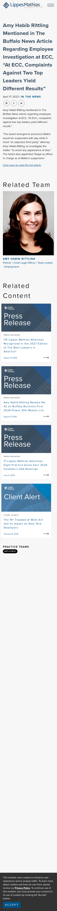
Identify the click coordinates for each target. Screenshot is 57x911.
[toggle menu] (50, 5)
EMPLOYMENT (10, 551)
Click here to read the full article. (22, 165)
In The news (31, 97)
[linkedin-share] (6, 103)
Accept (12, 904)
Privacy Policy (22, 888)
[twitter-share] (21, 103)
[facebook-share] (14, 103)
